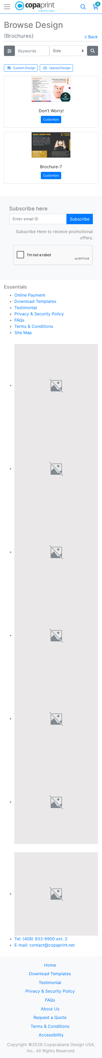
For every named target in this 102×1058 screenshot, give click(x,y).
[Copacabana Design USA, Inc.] (34, 7)
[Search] (83, 7)
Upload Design (60, 68)
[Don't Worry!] (51, 89)
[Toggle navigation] (7, 7)
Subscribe (79, 219)
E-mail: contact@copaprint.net (44, 945)
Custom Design (24, 68)
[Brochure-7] (51, 145)
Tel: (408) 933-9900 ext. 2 (40, 938)
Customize (51, 119)
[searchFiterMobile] (9, 51)
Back (93, 36)
